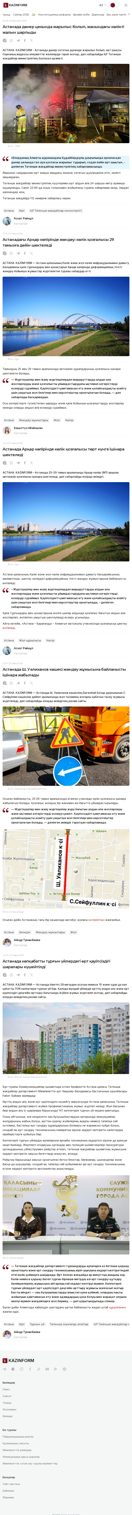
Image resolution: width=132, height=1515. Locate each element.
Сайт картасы (11, 1484)
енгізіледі (9, 628)
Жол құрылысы (30, 640)
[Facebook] (25, 41)
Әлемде (8, 1416)
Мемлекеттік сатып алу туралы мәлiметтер (30, 1463)
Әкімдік (24, 932)
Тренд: (7, 14)
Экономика (9, 1409)
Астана (9, 210)
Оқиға (6, 1389)
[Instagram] (5, 41)
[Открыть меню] (126, 5)
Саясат (7, 1396)
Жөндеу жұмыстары (33, 420)
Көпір (69, 420)
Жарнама (8, 1497)
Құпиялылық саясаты (16, 1443)
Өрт (22, 210)
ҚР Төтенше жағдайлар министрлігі (56, 210)
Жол (57, 420)
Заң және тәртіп (116, 14)
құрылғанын (117, 1307)
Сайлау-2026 (21, 14)
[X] (31, 41)
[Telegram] (18, 41)
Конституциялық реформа (54, 14)
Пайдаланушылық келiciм (18, 1436)
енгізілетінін (96, 920)
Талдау (7, 1402)
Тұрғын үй (37, 1324)
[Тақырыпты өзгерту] (115, 5)
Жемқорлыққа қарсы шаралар (21, 1456)
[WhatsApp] (11, 41)
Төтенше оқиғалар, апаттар (69, 1324)
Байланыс (8, 1490)
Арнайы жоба (81, 14)
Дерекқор (98, 14)
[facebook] (30, 1369)
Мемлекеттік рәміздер (17, 1450)
